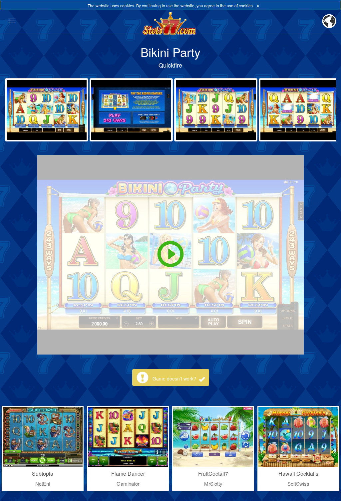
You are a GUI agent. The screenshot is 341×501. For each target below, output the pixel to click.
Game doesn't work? (175, 378)
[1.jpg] (46, 109)
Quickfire (170, 65)
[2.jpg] (131, 109)
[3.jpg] (215, 109)
